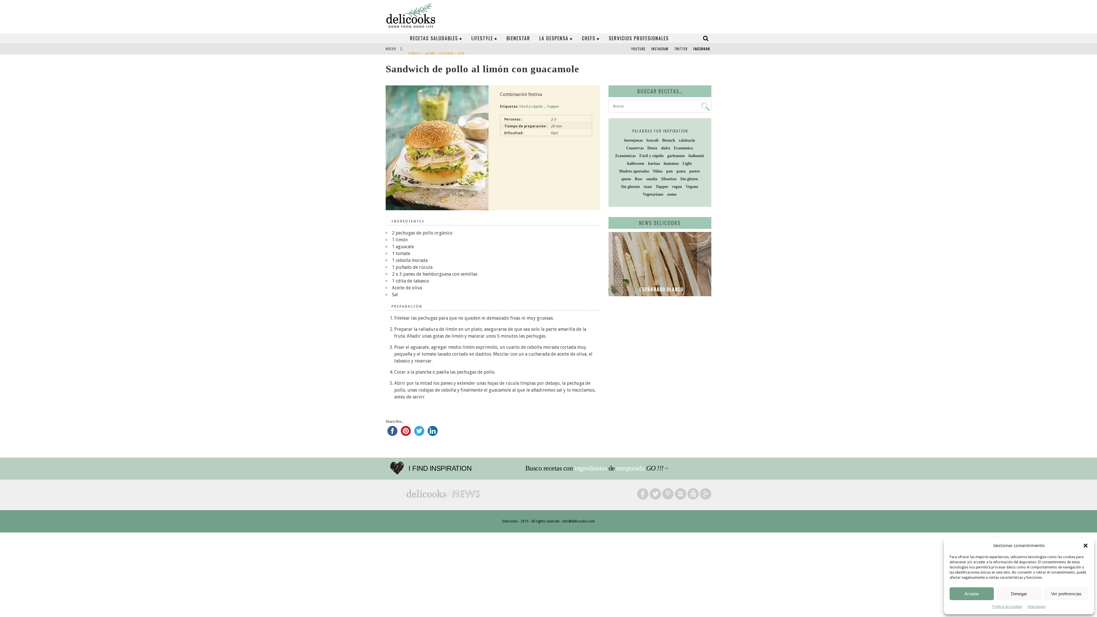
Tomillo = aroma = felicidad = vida (436, 49)
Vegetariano (653, 194)
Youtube (638, 49)
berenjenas (633, 140)
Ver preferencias (1066, 593)
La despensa (553, 38)
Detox (652, 148)
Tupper (553, 107)
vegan (677, 187)
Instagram (659, 49)
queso (626, 179)
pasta (681, 171)
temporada (630, 468)
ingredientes (590, 468)
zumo (671, 194)
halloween (635, 163)
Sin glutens (630, 187)
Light (687, 163)
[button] (1085, 545)
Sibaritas (668, 179)
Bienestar (518, 38)
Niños (657, 171)
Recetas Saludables (434, 38)
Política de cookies (1007, 607)
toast (648, 187)
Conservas (635, 148)
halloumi (696, 156)
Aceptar (971, 593)
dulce (665, 148)
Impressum (1037, 607)
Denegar (1019, 593)
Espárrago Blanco (660, 289)
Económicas (625, 156)
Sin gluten (689, 179)
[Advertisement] (658, 345)
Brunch (668, 140)
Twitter (681, 49)
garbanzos (676, 156)
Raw (638, 179)
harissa (654, 163)
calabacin (687, 140)
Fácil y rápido (531, 107)
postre (694, 171)
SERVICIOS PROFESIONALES (639, 38)
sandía (651, 179)
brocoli (652, 140)
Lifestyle (482, 38)
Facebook (701, 49)
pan (669, 171)
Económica (683, 148)
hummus (671, 163)
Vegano (692, 187)
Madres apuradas (634, 171)
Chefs (588, 38)
